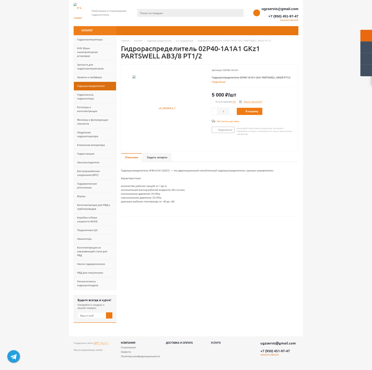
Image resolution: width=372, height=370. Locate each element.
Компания (128, 342)
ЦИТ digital (101, 342)
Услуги (215, 342)
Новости (126, 351)
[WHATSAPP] (85, 356)
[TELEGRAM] (77, 356)
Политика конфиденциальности (140, 356)
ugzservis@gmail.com (280, 9)
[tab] (220, 82)
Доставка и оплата (179, 342)
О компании (128, 347)
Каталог (87, 30)
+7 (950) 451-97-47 (283, 16)
